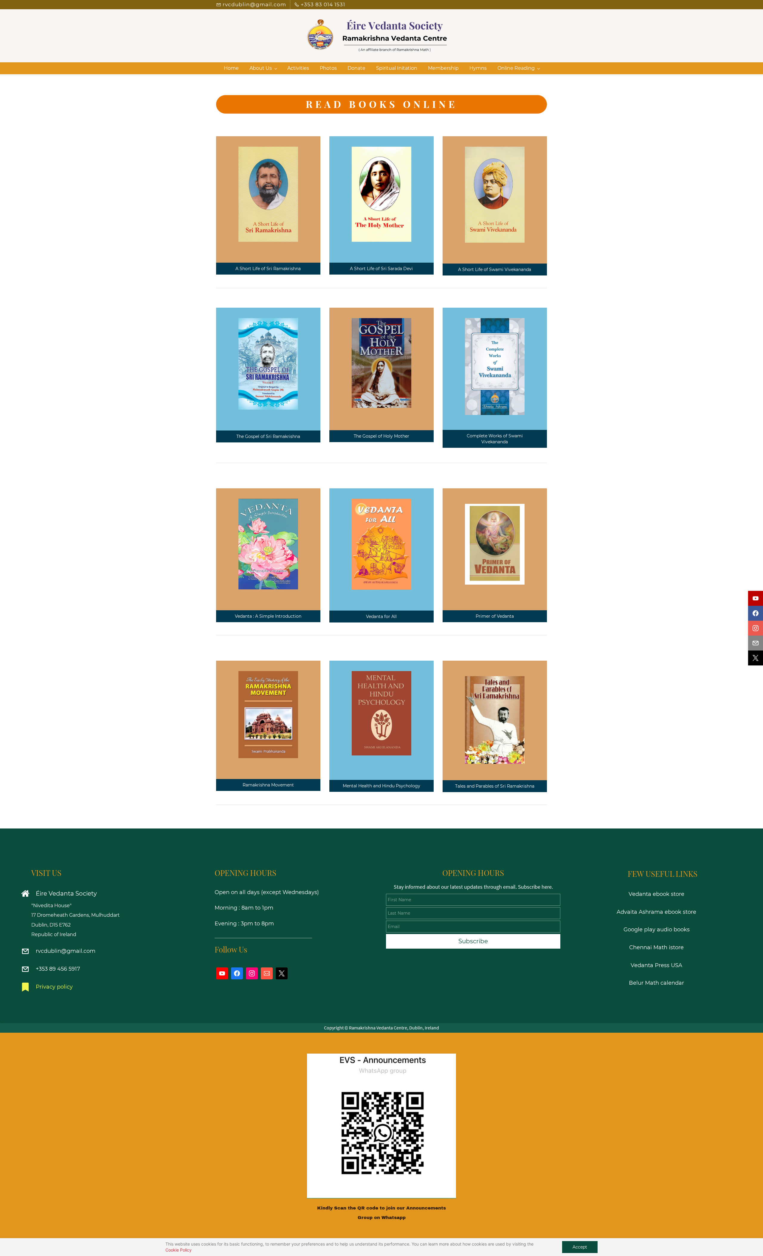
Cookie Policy (178, 1249)
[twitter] (755, 658)
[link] (381, 1058)
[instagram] (755, 628)
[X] (282, 973)
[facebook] (755, 613)
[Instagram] (252, 973)
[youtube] (755, 598)
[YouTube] (222, 973)
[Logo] (377, 36)
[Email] (267, 973)
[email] (755, 643)
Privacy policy (54, 987)
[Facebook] (237, 973)
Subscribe (473, 941)
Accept (580, 1247)
